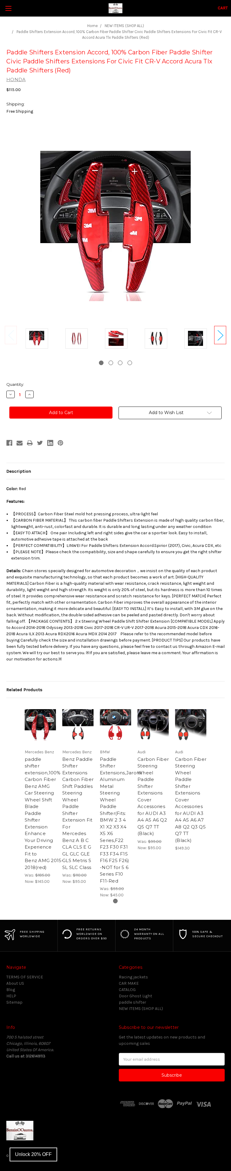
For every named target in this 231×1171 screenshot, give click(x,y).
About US (15, 983)
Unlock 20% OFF (33, 1154)
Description (18, 471)
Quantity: (15, 384)
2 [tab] (111, 363)
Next (220, 335)
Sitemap (14, 1002)
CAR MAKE (129, 983)
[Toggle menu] (8, 8)
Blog (10, 989)
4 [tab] (130, 363)
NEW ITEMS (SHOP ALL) (141, 1008)
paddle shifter (132, 1002)
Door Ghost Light (135, 996)
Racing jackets (133, 977)
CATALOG (127, 989)
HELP (11, 996)
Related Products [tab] (24, 689)
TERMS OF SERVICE (24, 977)
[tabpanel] (37, 339)
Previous (11, 335)
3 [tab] (120, 363)
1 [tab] (101, 363)
